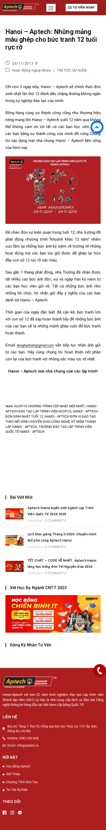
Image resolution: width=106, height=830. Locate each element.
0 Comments (55, 520)
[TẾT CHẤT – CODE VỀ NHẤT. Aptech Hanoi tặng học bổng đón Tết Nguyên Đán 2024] (14, 566)
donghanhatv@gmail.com (35, 345)
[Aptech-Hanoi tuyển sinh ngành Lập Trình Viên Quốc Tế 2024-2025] (14, 513)
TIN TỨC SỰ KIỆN (72, 70)
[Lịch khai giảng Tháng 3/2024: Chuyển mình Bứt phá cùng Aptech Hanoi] (14, 540)
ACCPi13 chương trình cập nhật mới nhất (49, 406)
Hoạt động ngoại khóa (31, 70)
